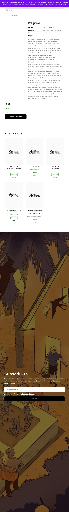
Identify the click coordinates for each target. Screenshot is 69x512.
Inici (9, 16)
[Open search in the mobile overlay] (34, 10)
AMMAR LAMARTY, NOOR (13, 171)
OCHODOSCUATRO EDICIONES (52, 30)
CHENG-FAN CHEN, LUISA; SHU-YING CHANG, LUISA (34, 216)
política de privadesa (27, 394)
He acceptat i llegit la (20, 394)
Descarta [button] (64, 5)
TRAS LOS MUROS (48, 27)
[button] (50, 124)
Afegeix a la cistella (16, 116)
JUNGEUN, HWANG (34, 169)
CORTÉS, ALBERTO (55, 171)
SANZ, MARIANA (14, 214)
